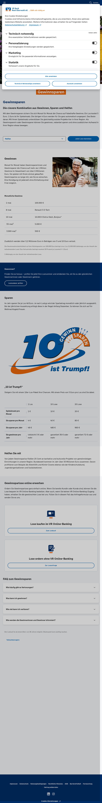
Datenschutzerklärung (15, 25)
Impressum (34, 25)
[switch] (94, 42)
